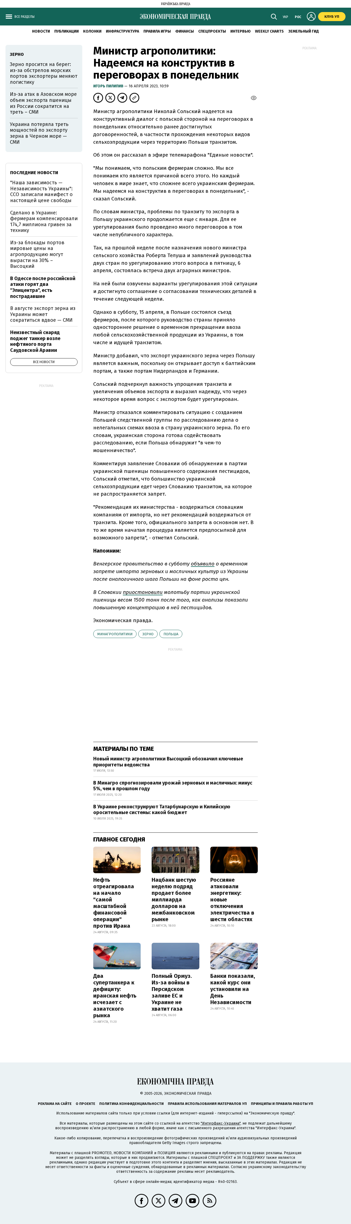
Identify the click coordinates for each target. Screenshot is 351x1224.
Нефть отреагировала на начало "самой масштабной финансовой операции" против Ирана (113, 903)
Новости (41, 31)
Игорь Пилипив (108, 86)
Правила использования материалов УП (207, 1104)
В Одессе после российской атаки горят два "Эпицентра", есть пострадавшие (42, 287)
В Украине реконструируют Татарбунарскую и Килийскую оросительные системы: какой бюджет (161, 810)
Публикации (66, 31)
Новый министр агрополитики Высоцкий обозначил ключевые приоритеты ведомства (168, 762)
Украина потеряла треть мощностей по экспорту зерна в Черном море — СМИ (39, 133)
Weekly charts (269, 31)
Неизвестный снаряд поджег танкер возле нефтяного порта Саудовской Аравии (35, 341)
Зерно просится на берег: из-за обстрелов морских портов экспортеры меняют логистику (43, 73)
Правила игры (157, 31)
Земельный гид (303, 31)
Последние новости (34, 172)
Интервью (240, 31)
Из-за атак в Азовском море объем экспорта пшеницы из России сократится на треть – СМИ (43, 103)
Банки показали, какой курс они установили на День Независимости (232, 989)
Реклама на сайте (55, 1104)
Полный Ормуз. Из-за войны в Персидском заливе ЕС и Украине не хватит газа (172, 992)
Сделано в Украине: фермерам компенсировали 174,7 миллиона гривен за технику (44, 222)
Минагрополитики (114, 634)
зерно (148, 634)
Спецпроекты (212, 31)
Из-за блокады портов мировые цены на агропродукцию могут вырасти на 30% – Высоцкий (37, 254)
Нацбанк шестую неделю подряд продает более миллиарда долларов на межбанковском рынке (174, 900)
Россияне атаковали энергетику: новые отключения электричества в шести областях (232, 900)
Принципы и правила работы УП (282, 1104)
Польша (170, 634)
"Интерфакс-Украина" (220, 1123)
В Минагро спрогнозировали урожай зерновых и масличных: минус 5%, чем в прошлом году (172, 786)
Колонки (92, 31)
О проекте (85, 1104)
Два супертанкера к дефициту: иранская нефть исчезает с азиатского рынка (115, 996)
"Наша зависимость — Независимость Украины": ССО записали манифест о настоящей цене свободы (41, 191)
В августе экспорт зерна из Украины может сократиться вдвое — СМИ (42, 314)
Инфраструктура (122, 31)
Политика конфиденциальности (131, 1104)
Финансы (184, 31)
